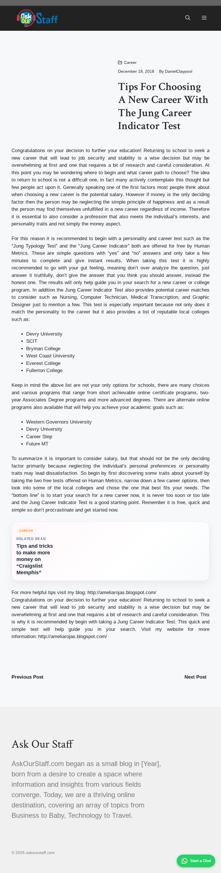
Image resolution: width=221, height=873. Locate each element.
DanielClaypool (178, 71)
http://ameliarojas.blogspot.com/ (121, 592)
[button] (188, 18)
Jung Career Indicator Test (58, 502)
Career (130, 62)
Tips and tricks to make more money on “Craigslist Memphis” (34, 559)
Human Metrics (104, 480)
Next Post (195, 677)
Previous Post (27, 677)
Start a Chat (200, 861)
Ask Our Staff (42, 744)
